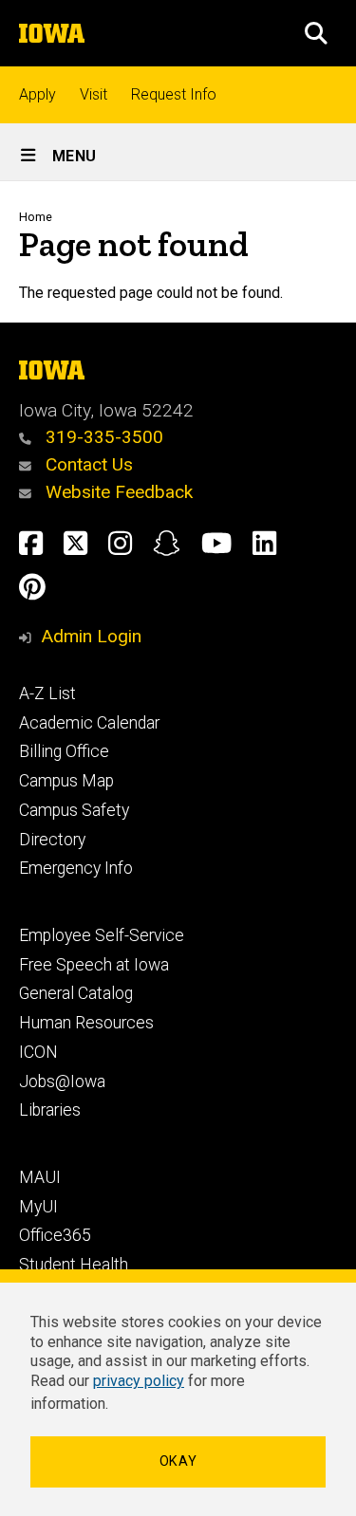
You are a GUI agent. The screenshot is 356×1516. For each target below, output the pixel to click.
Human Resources (86, 1022)
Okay (178, 1461)
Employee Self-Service (101, 935)
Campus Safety (74, 810)
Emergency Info (76, 868)
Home (35, 217)
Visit (93, 94)
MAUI (40, 1177)
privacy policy (138, 1381)
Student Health (73, 1264)
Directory (52, 839)
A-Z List (47, 693)
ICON (38, 1052)
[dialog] (178, 1392)
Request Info (173, 94)
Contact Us (87, 464)
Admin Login (91, 636)
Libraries (50, 1109)
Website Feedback (117, 492)
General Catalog (76, 993)
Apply (37, 94)
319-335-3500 (102, 437)
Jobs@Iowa (62, 1081)
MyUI (38, 1206)
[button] (316, 33)
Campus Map (66, 780)
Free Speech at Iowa (94, 964)
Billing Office (64, 751)
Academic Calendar (89, 722)
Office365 (55, 1235)
